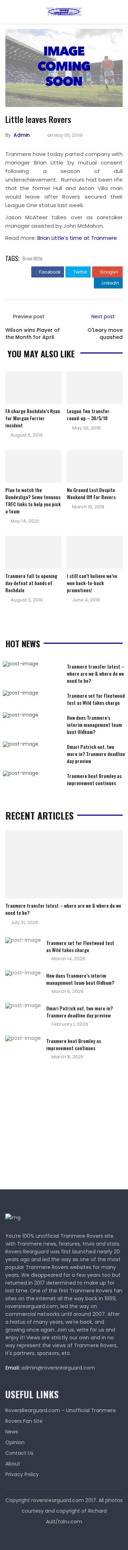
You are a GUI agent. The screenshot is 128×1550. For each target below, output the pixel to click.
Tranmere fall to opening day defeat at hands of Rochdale (31, 583)
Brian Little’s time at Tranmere (77, 238)
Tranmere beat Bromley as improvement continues (94, 779)
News (11, 1431)
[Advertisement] (58, 1126)
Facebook (49, 272)
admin (22, 135)
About (12, 1463)
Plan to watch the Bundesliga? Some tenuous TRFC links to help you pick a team (33, 500)
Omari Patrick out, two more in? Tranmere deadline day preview (96, 754)
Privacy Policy (22, 1474)
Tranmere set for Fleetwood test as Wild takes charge (96, 699)
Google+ (109, 272)
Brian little (32, 258)
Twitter (79, 272)
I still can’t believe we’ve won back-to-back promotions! (92, 583)
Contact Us (19, 1453)
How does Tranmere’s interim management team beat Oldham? (94, 724)
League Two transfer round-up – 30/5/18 (88, 414)
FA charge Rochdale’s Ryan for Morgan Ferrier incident (32, 418)
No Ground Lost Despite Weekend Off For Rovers (91, 493)
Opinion (15, 1442)
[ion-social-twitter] (64, 1535)
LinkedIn (110, 283)
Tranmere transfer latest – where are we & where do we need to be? (95, 673)
